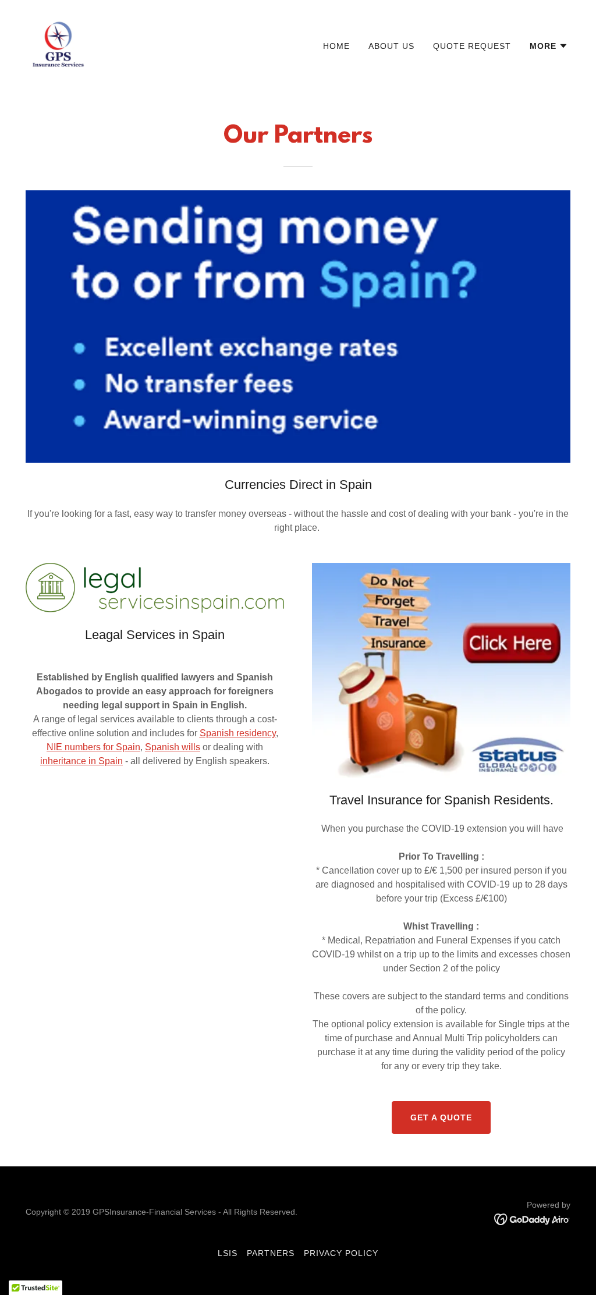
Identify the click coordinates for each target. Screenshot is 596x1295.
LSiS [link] (227, 1253)
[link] (58, 43)
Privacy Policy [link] (341, 1253)
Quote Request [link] (472, 46)
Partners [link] (271, 1253)
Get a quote (441, 1117)
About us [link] (391, 46)
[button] (549, 46)
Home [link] (336, 46)
